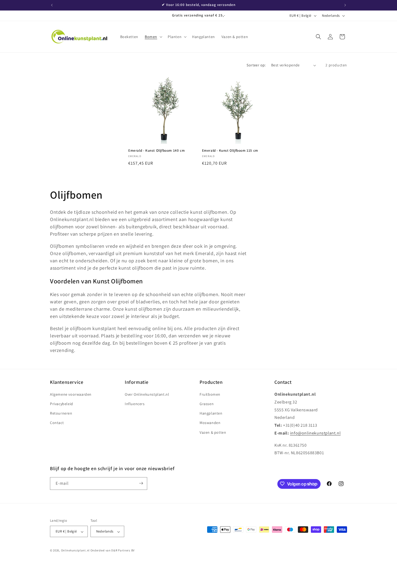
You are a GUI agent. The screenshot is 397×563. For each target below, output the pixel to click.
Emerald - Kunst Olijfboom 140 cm (156, 150)
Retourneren (61, 413)
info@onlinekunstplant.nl (315, 433)
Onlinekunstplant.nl (75, 550)
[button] (153, 36)
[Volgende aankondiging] (345, 5)
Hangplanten (211, 413)
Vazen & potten (213, 432)
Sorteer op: (256, 65)
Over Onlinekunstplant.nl (147, 394)
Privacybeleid (61, 404)
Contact (57, 422)
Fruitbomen (210, 394)
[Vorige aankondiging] (52, 5)
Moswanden (210, 422)
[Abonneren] (141, 483)
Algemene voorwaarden (71, 394)
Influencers (135, 404)
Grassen (207, 404)
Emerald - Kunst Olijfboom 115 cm (230, 150)
